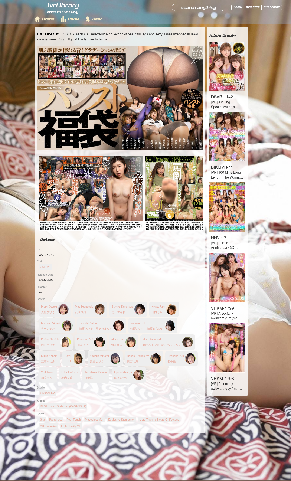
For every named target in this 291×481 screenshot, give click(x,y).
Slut (42, 419)
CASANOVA (47, 393)
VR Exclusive (48, 426)
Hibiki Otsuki (222, 35)
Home (48, 19)
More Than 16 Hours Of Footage (159, 419)
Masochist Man (94, 419)
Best (96, 19)
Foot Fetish (74, 419)
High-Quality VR (71, 426)
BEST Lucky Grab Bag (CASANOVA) (63, 406)
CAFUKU (45, 267)
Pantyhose (55, 419)
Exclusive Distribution (121, 419)
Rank (73, 19)
